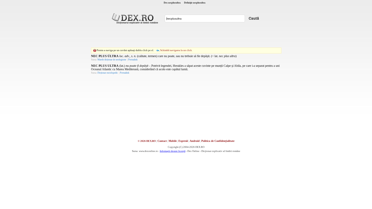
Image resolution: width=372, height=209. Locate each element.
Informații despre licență (172, 151)
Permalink (133, 59)
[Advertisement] (186, 36)
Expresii (183, 141)
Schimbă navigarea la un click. (176, 50)
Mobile (173, 141)
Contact (162, 141)
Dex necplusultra (172, 2)
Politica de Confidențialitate (217, 141)
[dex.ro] (135, 18)
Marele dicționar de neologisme (111, 59)
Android (195, 141)
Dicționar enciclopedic (107, 72)
